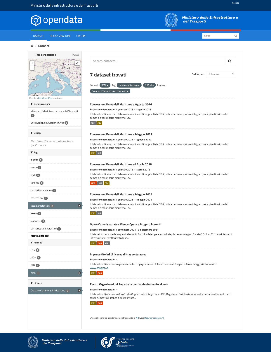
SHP (93, 123)
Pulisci (75, 55)
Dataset (38, 36)
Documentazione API (153, 318)
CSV (99, 123)
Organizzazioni (60, 36)
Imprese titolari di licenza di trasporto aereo (118, 254)
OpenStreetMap (45, 98)
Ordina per (198, 74)
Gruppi (81, 36)
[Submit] (235, 35)
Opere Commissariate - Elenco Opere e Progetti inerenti (125, 224)
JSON (93, 183)
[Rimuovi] (108, 85)
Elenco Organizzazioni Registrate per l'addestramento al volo (129, 284)
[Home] (32, 45)
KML (107, 243)
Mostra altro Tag (39, 236)
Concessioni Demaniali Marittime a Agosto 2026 (121, 104)
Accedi (235, 3)
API (137, 318)
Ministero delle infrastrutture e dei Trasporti (64, 5)
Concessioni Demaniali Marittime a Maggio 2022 (121, 134)
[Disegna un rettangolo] (77, 63)
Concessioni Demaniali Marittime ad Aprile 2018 (121, 164)
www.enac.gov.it (99, 268)
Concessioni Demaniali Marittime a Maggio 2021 (121, 194)
